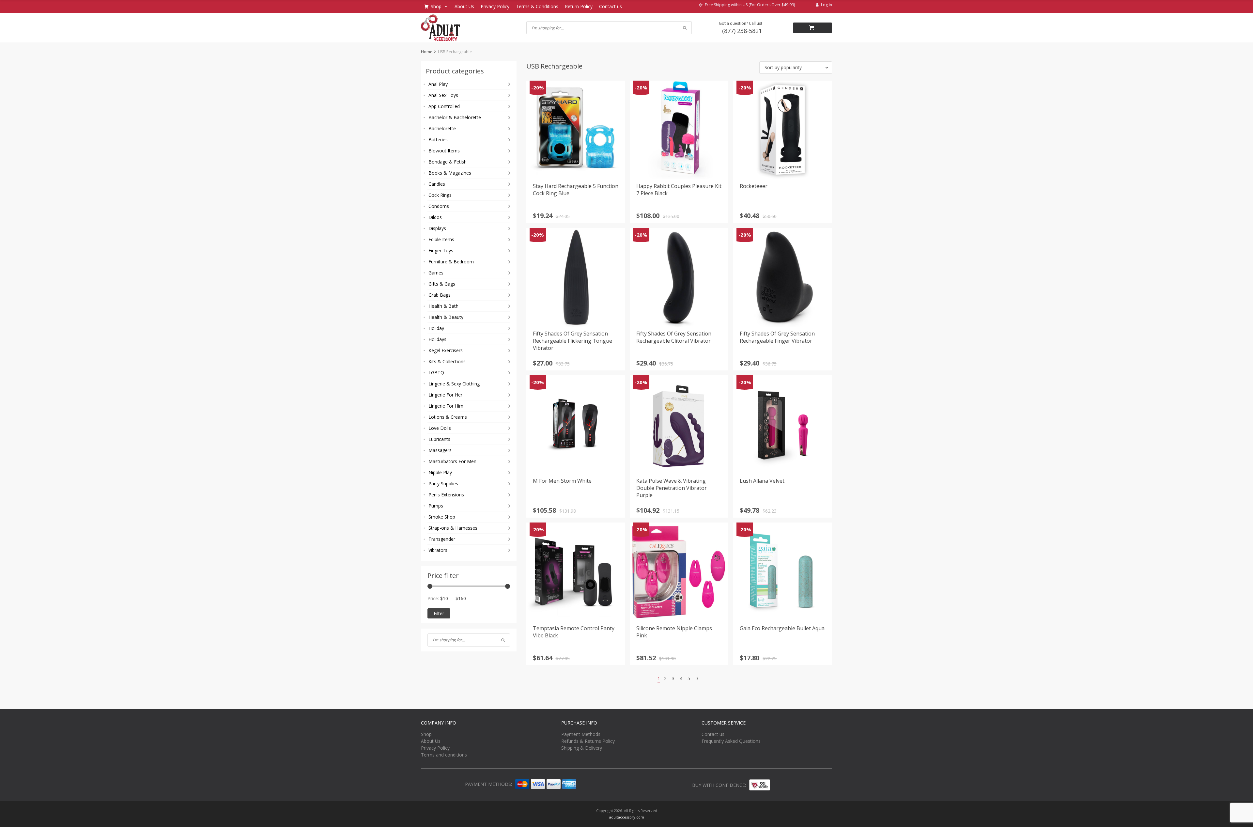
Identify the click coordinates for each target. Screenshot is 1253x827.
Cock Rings (440, 195)
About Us (464, 6)
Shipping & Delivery (581, 748)
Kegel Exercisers (445, 350)
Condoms (438, 206)
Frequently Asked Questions (731, 741)
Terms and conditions (444, 755)
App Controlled (444, 106)
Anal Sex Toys (443, 95)
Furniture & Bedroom (451, 261)
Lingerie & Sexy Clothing (454, 384)
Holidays (437, 339)
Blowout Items (444, 151)
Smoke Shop (441, 517)
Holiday (436, 328)
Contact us (610, 6)
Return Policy (579, 6)
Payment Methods (580, 734)
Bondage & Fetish (447, 162)
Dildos (435, 217)
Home (426, 52)
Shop (436, 6)
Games (435, 273)
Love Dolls (439, 428)
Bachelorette (442, 128)
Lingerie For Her (445, 395)
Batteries (438, 139)
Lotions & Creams (447, 417)
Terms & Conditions (537, 6)
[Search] (503, 640)
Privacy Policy (495, 6)
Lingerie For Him (445, 406)
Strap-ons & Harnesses (452, 528)
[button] (795, 67)
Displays (437, 228)
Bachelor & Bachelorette (454, 117)
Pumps (435, 506)
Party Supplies (443, 483)
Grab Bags (439, 295)
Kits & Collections (447, 361)
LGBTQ (436, 372)
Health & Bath (443, 306)
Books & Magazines (449, 173)
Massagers (440, 450)
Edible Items (441, 239)
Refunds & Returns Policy (588, 741)
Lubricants (439, 439)
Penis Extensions (446, 495)
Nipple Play (440, 472)
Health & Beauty (445, 317)
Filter (439, 613)
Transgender (441, 539)
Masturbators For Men (452, 461)
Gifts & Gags (441, 284)
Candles (436, 184)
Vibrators (437, 550)
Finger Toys (440, 250)
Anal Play (438, 84)
